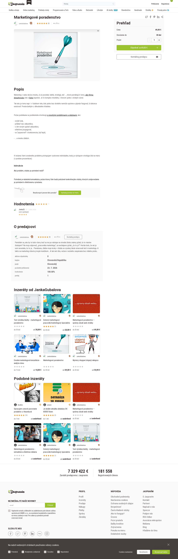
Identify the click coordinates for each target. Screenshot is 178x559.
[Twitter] (17, 533)
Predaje (82, 503)
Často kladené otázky (120, 510)
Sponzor (146, 510)
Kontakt (146, 500)
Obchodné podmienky (120, 496)
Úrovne (114, 517)
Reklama (146, 523)
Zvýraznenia (116, 527)
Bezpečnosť (116, 507)
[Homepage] (16, 4)
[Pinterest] (25, 533)
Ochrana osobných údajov (122, 503)
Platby (81, 510)
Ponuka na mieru (118, 530)
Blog (145, 527)
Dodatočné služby (118, 534)
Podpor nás (148, 513)
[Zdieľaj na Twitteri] (147, 17)
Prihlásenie (155, 4)
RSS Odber (147, 517)
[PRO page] (29, 2)
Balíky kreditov (117, 523)
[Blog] (39, 533)
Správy (82, 513)
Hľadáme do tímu (150, 530)
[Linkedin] (32, 533)
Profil (81, 496)
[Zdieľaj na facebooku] (150, 17)
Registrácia (165, 4)
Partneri (146, 503)
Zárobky (82, 517)
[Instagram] (46, 533)
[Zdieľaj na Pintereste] (154, 17)
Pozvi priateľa (117, 520)
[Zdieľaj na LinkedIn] (158, 17)
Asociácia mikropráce (152, 520)
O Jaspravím (148, 496)
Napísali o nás (149, 507)
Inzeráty (82, 500)
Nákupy (82, 507)
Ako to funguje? (117, 513)
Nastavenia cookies (119, 500)
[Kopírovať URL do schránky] (162, 17)
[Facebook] (10, 533)
